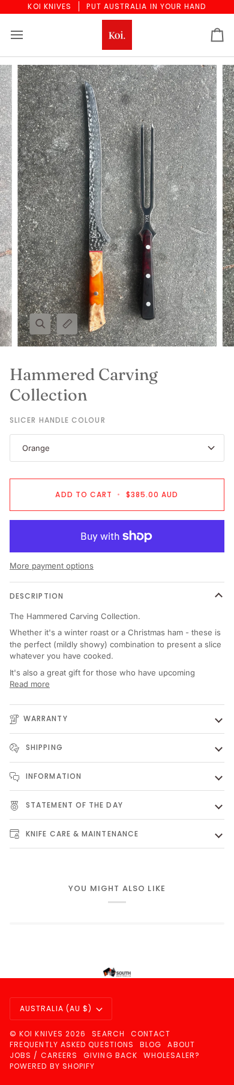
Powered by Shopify (52, 1066)
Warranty (45, 718)
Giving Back (110, 1055)
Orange (36, 448)
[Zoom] (39, 323)
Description (37, 596)
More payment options (52, 565)
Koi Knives (41, 1034)
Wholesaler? (171, 1055)
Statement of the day (73, 805)
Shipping (43, 747)
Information (52, 776)
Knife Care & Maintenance (81, 834)
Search (108, 1034)
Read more (30, 684)
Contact (151, 1034)
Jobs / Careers (43, 1055)
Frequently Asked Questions (72, 1044)
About (180, 1044)
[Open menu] (28, 35)
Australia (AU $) (56, 1008)
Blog (150, 1044)
